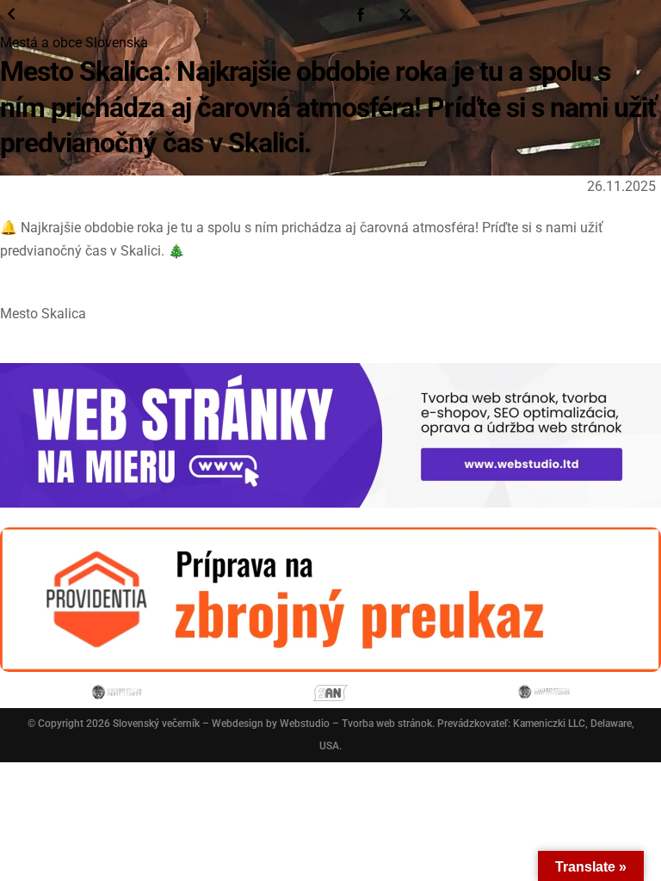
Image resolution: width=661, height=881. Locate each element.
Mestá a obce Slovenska (74, 42)
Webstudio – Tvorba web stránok (356, 724)
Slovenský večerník (156, 724)
